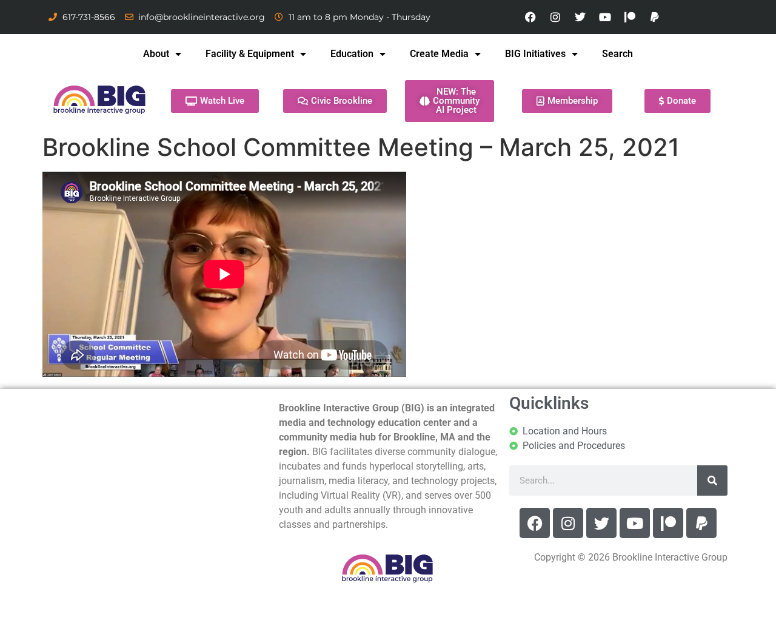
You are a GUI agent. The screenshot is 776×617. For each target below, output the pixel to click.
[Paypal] (655, 17)
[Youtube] (605, 17)
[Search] (712, 480)
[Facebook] (530, 17)
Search (617, 53)
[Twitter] (580, 17)
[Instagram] (555, 17)
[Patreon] (630, 17)
